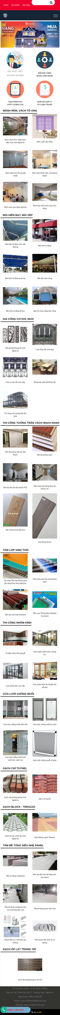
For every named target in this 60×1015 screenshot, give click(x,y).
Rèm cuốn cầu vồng (45, 142)
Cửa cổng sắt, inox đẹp (45, 350)
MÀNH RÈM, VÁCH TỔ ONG (20, 110)
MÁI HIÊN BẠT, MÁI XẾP (18, 215)
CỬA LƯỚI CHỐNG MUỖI (18, 693)
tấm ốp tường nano (44, 455)
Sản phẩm (15, 5)
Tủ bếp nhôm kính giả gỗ (15, 653)
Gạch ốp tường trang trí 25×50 (30, 980)
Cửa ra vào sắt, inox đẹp (15, 382)
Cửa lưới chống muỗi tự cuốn (44, 724)
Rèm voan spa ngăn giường (15, 207)
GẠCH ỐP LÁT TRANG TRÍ (19, 949)
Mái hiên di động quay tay (15, 278)
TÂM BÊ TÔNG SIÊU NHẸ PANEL (23, 845)
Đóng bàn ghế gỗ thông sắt (44, 382)
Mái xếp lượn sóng (44, 278)
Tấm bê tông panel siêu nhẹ (45, 909)
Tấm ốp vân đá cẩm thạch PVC (15, 488)
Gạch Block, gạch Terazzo (44, 837)
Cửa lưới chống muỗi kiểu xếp (15, 724)
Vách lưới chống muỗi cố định (45, 760)
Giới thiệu (26, 5)
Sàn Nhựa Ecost (44, 542)
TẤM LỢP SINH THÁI (16, 550)
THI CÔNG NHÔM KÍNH (17, 622)
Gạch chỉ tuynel (45, 799)
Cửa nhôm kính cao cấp (15, 686)
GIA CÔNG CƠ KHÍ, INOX (18, 318)
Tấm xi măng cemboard (15, 876)
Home (6, 5)
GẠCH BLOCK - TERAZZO (19, 806)
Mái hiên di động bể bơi (15, 311)
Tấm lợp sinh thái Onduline (15, 615)
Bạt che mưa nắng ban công (44, 311)
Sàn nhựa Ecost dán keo (15, 530)
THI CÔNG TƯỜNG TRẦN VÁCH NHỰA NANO (31, 422)
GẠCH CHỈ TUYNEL (15, 768)
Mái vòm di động (44, 246)
